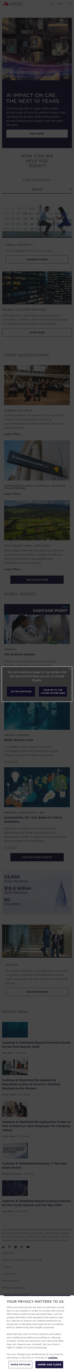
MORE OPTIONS (20, 1364)
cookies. (53, 1357)
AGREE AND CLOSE (49, 1364)
